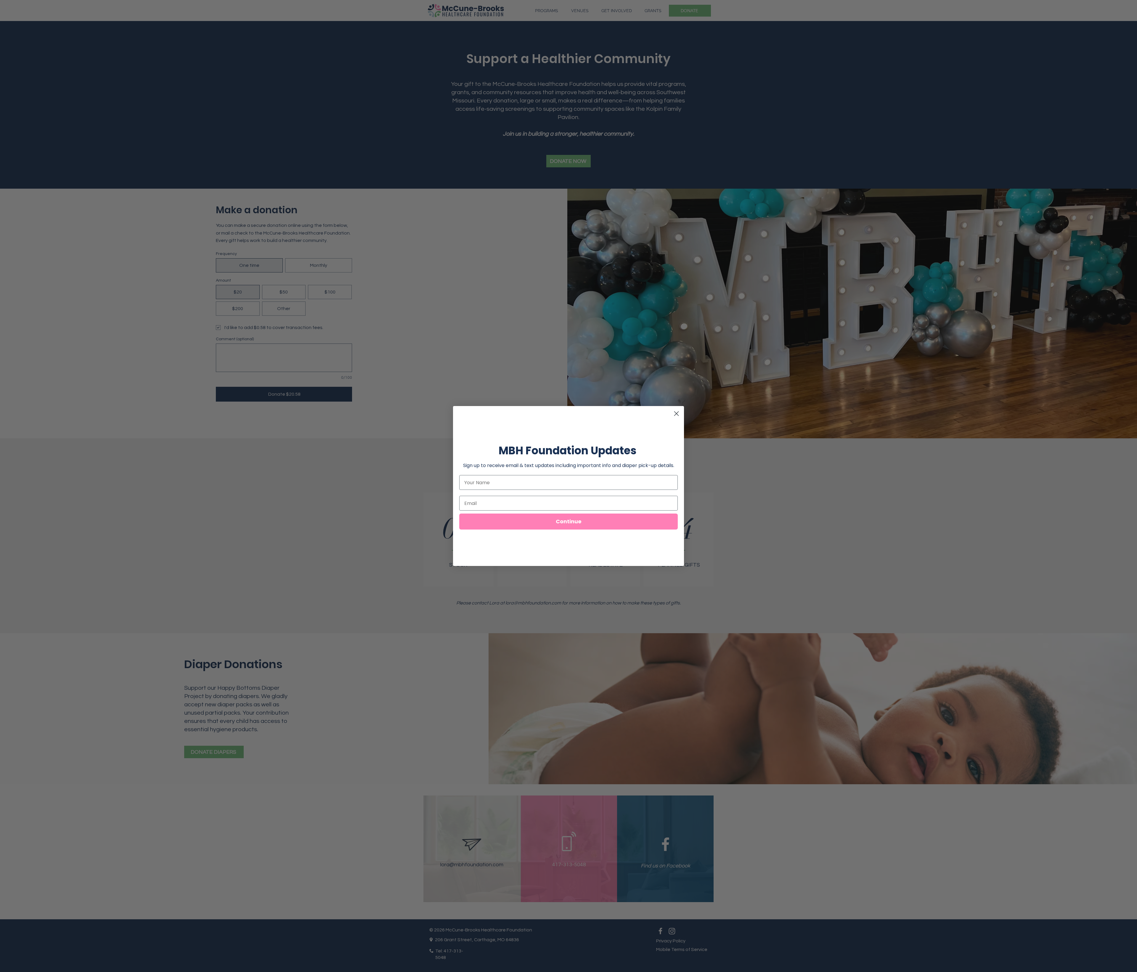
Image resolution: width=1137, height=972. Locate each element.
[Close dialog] (676, 413)
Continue (569, 521)
